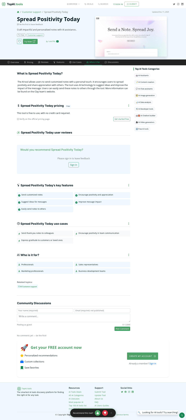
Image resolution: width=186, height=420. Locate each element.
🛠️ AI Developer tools (144, 109)
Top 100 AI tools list (77, 405)
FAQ (96, 402)
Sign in (119, 4)
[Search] (182, 415)
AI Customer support (28, 286)
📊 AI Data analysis (143, 102)
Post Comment (122, 328)
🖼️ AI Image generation (145, 95)
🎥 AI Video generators (145, 122)
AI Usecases (74, 398)
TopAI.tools (26, 388)
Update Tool (100, 395)
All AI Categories (76, 395)
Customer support (31, 11)
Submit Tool (100, 392)
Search (104, 4)
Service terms (122, 414)
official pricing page (41, 119)
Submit (133, 4)
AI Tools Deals (75, 392)
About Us (99, 398)
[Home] (18, 11)
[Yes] (97, 413)
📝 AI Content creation (145, 82)
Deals (90, 4)
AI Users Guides (102, 405)
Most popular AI (76, 402)
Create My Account (141, 356)
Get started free (122, 119)
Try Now (28, 41)
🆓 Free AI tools (142, 129)
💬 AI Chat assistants (144, 89)
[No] (105, 413)
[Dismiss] (111, 413)
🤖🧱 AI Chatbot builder (145, 115)
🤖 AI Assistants (142, 75)
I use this (53, 41)
